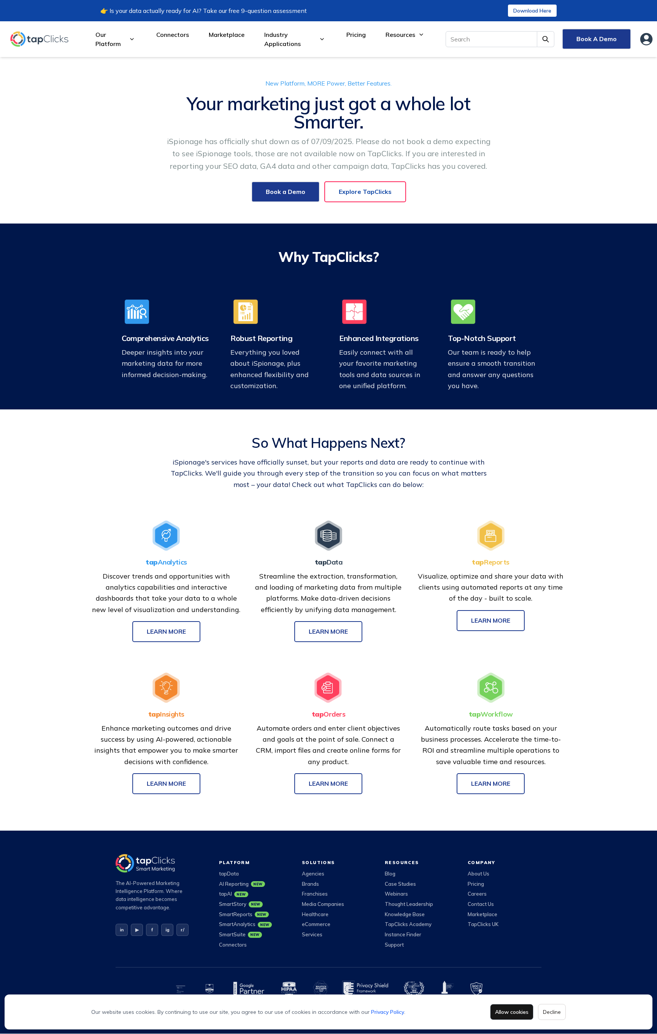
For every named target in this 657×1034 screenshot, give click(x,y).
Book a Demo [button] (285, 191)
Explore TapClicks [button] (365, 191)
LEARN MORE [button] (166, 631)
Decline (552, 1012)
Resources (400, 34)
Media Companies (323, 904)
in (122, 930)
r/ (182, 930)
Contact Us (481, 904)
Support (394, 945)
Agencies (313, 874)
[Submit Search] (545, 39)
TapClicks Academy (408, 924)
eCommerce (316, 924)
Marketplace (226, 34)
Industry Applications (282, 39)
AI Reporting (241, 884)
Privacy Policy (387, 1012)
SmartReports (243, 914)
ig (167, 930)
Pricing (356, 34)
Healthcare (315, 914)
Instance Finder (403, 934)
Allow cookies (511, 1012)
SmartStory (239, 904)
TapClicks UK (483, 924)
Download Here (532, 10)
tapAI (232, 894)
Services (312, 934)
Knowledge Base (405, 914)
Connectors (172, 34)
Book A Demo (596, 39)
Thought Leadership (409, 904)
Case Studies (400, 884)
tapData (229, 874)
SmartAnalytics (244, 924)
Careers (477, 894)
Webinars (396, 894)
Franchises (315, 894)
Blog (390, 874)
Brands (310, 884)
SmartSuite (239, 934)
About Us (478, 874)
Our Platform (108, 39)
